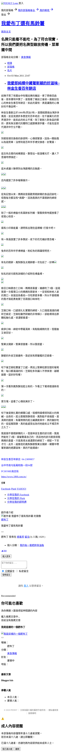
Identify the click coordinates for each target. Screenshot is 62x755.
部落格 (10, 67)
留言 (27, 537)
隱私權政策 (53, 710)
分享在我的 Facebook (18, 494)
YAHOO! (21, 489)
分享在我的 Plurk (16, 498)
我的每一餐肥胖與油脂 (32, 545)
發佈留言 (6, 575)
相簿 (9, 63)
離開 (17, 749)
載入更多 (6, 556)
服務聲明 (32, 713)
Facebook (6, 489)
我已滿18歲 (7, 749)
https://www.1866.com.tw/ (13, 476)
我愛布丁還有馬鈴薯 (23, 23)
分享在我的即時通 (16, 502)
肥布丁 (4, 519)
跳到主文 (6, 31)
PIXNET (14, 710)
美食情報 (26, 57)
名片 (9, 70)
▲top (4, 550)
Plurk (13, 489)
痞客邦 (20, 537)
